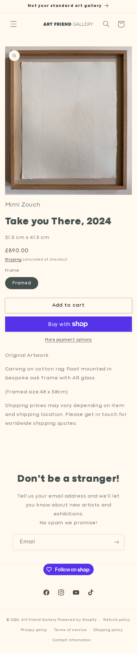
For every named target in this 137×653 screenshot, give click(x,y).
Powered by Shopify (77, 620)
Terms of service (70, 630)
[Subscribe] (116, 542)
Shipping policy (108, 630)
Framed (21, 283)
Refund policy (116, 620)
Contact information (72, 640)
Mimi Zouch (22, 204)
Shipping (13, 259)
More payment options (68, 340)
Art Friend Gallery (38, 620)
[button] (13, 24)
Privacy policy (34, 630)
